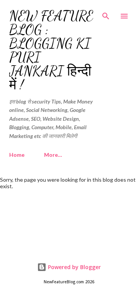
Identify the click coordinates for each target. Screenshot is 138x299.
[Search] (105, 13)
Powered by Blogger (73, 267)
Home (17, 154)
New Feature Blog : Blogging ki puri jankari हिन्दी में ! (51, 50)
